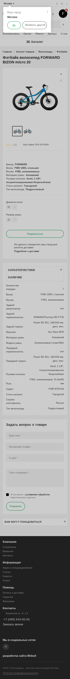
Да (14, 25)
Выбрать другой (35, 24)
